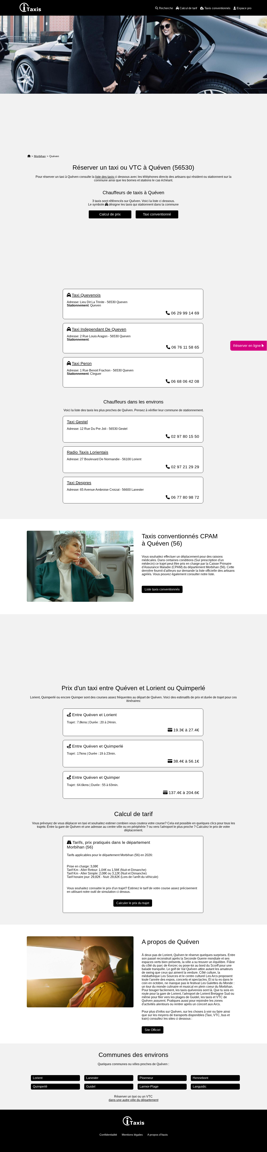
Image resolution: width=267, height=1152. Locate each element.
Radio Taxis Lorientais (87, 452)
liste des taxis (105, 176)
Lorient (37, 1078)
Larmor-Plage (149, 1086)
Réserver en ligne (247, 345)
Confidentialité (108, 1134)
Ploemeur (146, 1078)
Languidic (199, 1086)
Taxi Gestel (77, 421)
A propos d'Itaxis (157, 1134)
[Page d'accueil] (28, 156)
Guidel (90, 1086)
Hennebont (200, 1078)
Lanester (92, 1078)
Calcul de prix (110, 214)
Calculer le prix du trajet (132, 903)
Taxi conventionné (157, 214)
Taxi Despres (79, 482)
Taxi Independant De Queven (99, 329)
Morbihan (40, 156)
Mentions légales (132, 1134)
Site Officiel (152, 1030)
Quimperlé (40, 1086)
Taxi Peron (82, 363)
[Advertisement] (133, 123)
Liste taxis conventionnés (162, 589)
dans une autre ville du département (133, 1100)
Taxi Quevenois (86, 295)
